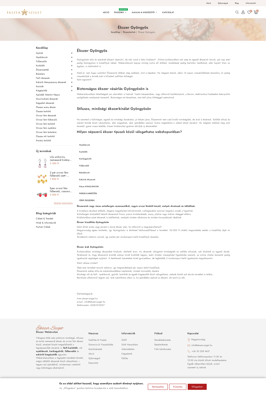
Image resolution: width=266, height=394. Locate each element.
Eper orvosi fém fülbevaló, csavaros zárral (60, 191)
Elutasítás (177, 386)
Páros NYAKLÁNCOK (89, 186)
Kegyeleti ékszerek (45, 103)
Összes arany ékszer (46, 107)
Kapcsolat (93, 362)
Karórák (40, 86)
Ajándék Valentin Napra (48, 94)
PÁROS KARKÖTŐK (88, 193)
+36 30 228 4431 (201, 351)
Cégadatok (127, 353)
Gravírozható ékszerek (47, 98)
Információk (251, 3)
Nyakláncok (42, 57)
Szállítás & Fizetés (98, 340)
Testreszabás (158, 386)
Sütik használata (130, 344)
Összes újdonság (63, 203)
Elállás (125, 358)
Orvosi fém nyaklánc (46, 128)
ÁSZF (124, 340)
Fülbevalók (41, 61)
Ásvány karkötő (43, 140)
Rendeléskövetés (162, 340)
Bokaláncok (84, 172)
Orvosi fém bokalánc (46, 132)
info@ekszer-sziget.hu (201, 345)
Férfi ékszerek (43, 78)
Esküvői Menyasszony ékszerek (51, 82)
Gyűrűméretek (95, 349)
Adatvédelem (128, 349)
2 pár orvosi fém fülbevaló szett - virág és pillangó (59, 175)
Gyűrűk (39, 53)
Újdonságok (223, 3)
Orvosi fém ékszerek (46, 115)
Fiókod (158, 333)
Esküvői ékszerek (87, 179)
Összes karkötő (43, 111)
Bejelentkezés (161, 344)
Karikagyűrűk (85, 158)
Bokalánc (40, 73)
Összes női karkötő (45, 136)
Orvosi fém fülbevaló (46, 119)
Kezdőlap (42, 48)
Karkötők (40, 65)
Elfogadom (197, 386)
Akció (208, 3)
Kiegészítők (41, 90)
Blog (237, 3)
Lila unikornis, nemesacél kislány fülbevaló (60, 160)
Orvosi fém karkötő (45, 123)
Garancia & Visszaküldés (101, 344)
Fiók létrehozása (162, 349)
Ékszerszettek (42, 69)
